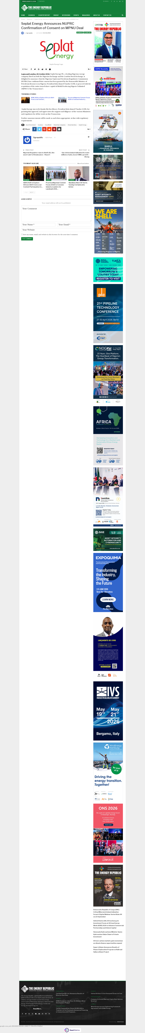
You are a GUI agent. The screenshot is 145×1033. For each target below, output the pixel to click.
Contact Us (107, 15)
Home (23, 15)
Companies (41, 1)
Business (31, 15)
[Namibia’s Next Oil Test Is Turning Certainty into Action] (78, 173)
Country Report (44, 15)
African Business (60, 1006)
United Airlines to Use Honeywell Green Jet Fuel (106, 993)
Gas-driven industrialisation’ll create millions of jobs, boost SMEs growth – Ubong (75, 155)
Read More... (37, 1009)
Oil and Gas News (72, 124)
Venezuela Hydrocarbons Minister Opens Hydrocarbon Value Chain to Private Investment (107, 934)
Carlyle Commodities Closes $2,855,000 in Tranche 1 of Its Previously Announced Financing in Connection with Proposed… (72, 1010)
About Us (96, 15)
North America (60, 991)
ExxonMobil (48, 124)
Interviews (66, 15)
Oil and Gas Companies (59, 124)
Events (76, 15)
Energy (56, 15)
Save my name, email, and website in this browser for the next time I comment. (50, 234)
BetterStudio (120, 1021)
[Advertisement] (108, 967)
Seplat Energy (82, 124)
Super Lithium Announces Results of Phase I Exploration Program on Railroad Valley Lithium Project (107, 949)
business (40, 124)
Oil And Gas (87, 32)
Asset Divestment (31, 124)
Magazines (86, 15)
